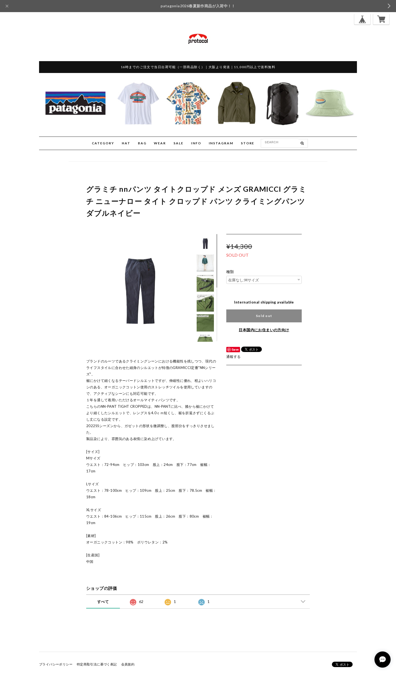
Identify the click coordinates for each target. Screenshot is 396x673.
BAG (142, 143)
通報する (233, 356)
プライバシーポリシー (55, 664)
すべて (103, 601)
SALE (178, 143)
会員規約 (128, 664)
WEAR (160, 143)
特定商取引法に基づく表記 (97, 664)
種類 (230, 272)
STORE (248, 143)
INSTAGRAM (221, 143)
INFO (196, 143)
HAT (126, 143)
